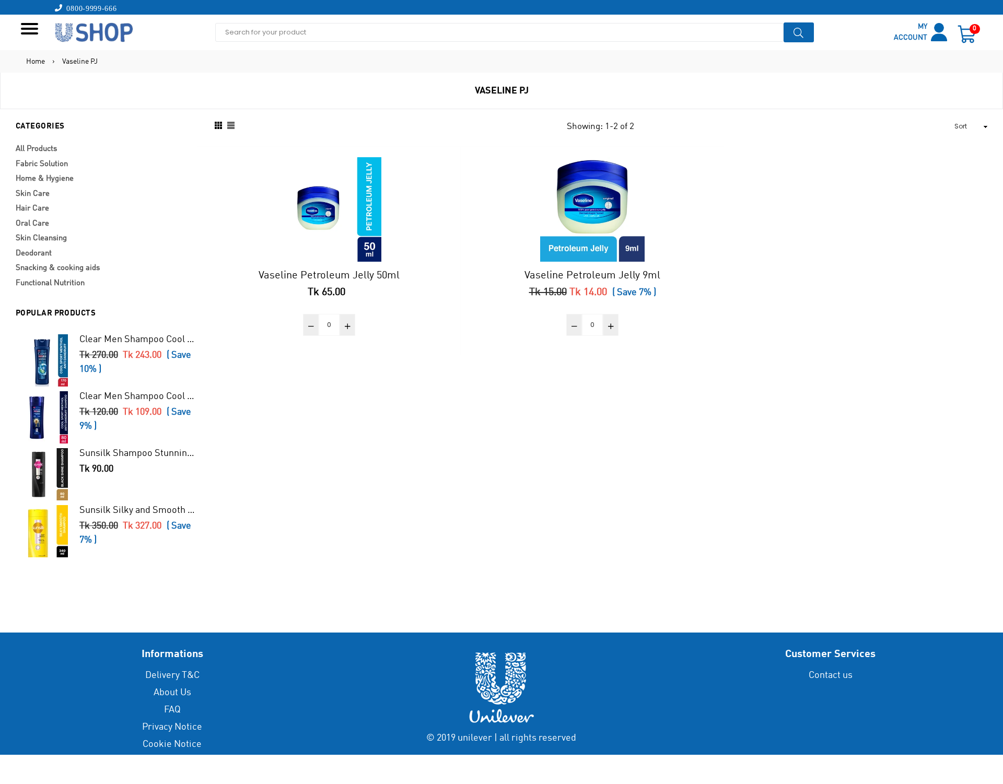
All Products (36, 149)
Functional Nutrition (50, 283)
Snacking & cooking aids (58, 268)
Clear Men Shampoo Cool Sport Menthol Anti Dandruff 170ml (138, 339)
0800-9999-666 (90, 7)
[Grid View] (218, 126)
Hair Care (32, 209)
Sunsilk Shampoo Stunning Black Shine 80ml (138, 453)
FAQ (172, 710)
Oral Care (32, 224)
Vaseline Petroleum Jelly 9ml (592, 276)
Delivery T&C (172, 675)
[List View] (231, 126)
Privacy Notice (172, 727)
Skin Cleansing (41, 238)
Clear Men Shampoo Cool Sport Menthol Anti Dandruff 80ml (138, 396)
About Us (172, 692)
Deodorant (34, 254)
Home (35, 61)
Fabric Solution (42, 164)
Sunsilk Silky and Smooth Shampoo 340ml (138, 510)
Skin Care (33, 194)
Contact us (831, 675)
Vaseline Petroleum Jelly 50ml (329, 276)
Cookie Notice (172, 744)
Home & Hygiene (45, 179)
